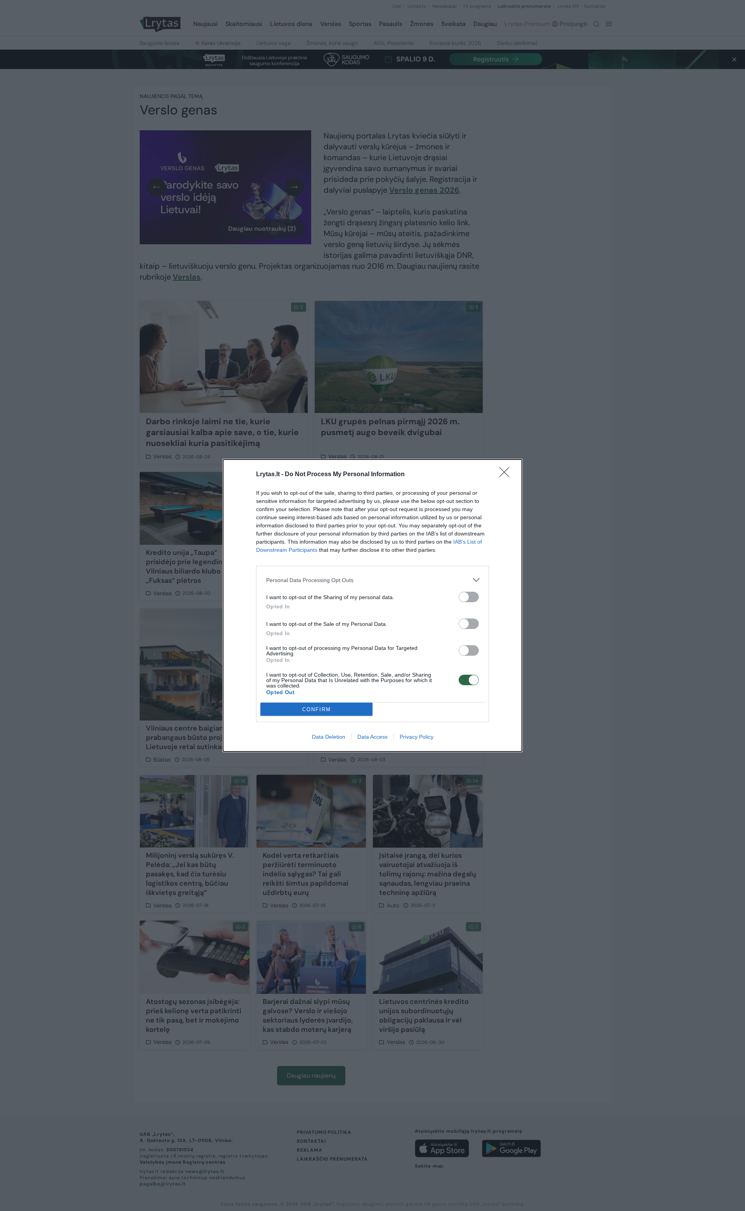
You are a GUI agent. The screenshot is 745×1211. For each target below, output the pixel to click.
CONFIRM (316, 709)
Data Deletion (328, 737)
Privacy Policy (416, 737)
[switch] (469, 597)
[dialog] (372, 605)
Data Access (372, 737)
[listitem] (372, 580)
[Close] (506, 474)
